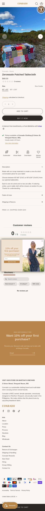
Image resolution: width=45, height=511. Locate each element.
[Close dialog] (42, 241)
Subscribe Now (12, 261)
